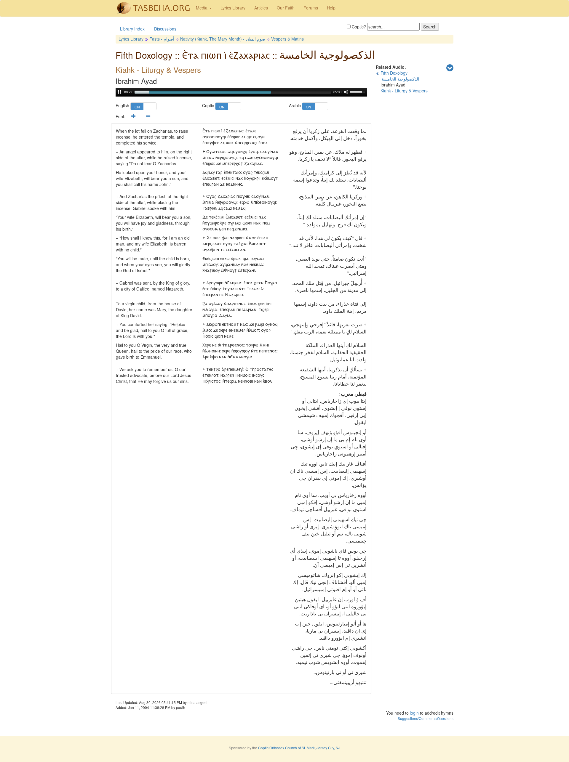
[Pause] (119, 92)
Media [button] (202, 8)
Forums (310, 8)
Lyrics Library (232, 8)
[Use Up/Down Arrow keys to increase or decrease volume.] (358, 91)
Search (430, 27)
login (414, 713)
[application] (241, 92)
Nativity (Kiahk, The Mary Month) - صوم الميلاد (222, 39)
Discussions (165, 29)
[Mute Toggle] (346, 92)
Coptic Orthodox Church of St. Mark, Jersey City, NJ (299, 747)
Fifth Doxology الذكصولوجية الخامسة (397, 76)
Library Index (132, 29)
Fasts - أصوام (161, 39)
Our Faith (286, 8)
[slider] (233, 92)
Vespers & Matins (287, 39)
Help (331, 8)
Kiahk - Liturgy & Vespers (404, 91)
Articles (261, 8)
